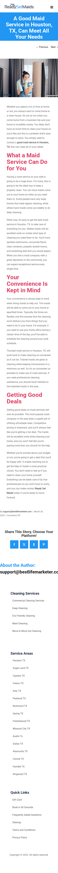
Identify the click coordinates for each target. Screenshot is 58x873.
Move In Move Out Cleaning (26, 631)
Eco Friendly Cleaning (23, 615)
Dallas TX (18, 743)
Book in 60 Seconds (22, 807)
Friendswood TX (21, 721)
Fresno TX (18, 683)
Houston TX (19, 660)
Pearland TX (19, 698)
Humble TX (19, 766)
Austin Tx (18, 736)
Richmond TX (20, 706)
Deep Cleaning (20, 608)
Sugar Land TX (21, 668)
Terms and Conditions (23, 830)
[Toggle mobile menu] (52, 7)
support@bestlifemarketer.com (17, 511)
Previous (43, 47)
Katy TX (17, 690)
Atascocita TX (20, 751)
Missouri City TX (21, 728)
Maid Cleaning (20, 623)
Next (53, 47)
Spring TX (18, 713)
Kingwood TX (20, 774)
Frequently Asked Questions (26, 814)
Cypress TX (19, 675)
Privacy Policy (19, 837)
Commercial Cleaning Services (28, 600)
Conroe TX (18, 758)
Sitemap (16, 822)
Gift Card (17, 799)
